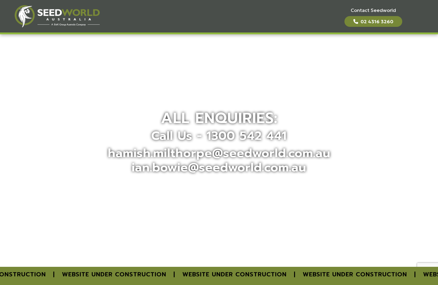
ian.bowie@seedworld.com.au (219, 167)
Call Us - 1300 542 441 (219, 136)
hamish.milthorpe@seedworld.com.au (219, 153)
